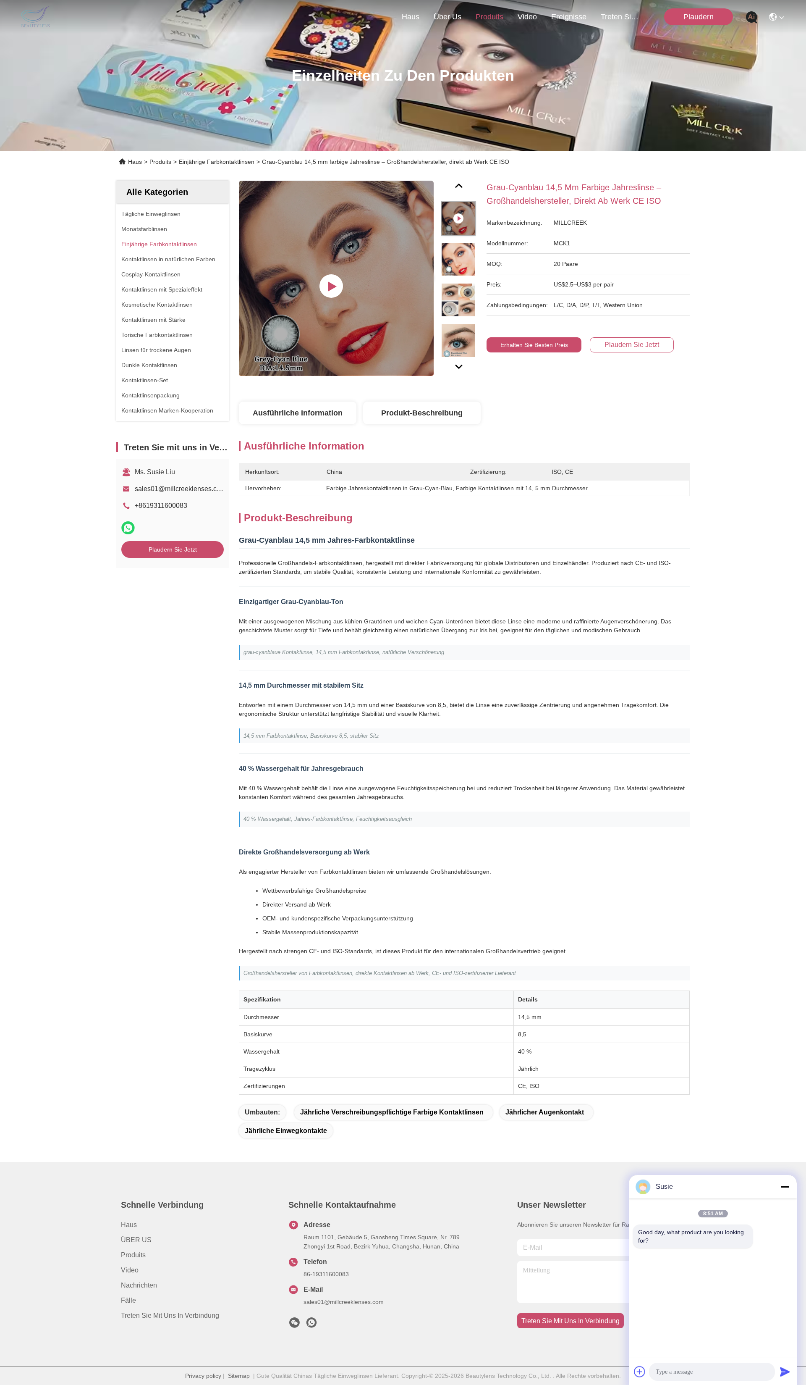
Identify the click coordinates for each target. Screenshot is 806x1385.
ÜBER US (136, 1239)
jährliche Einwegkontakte (286, 1130)
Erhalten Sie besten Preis (534, 345)
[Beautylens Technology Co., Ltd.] (35, 16)
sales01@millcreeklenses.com (180, 488)
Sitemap (239, 1375)
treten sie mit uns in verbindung (621, 17)
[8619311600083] (311, 1325)
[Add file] (640, 1371)
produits (489, 17)
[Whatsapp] (128, 528)
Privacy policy (203, 1375)
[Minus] (785, 1187)
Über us (447, 17)
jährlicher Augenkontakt (544, 1112)
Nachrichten (139, 1285)
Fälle (128, 1300)
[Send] (785, 1371)
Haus (410, 17)
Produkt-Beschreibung (422, 413)
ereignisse (568, 17)
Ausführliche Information (298, 413)
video (527, 17)
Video (130, 1270)
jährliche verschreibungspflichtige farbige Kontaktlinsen (392, 1112)
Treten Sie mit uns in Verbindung (170, 1315)
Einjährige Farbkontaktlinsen (216, 161)
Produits (160, 161)
